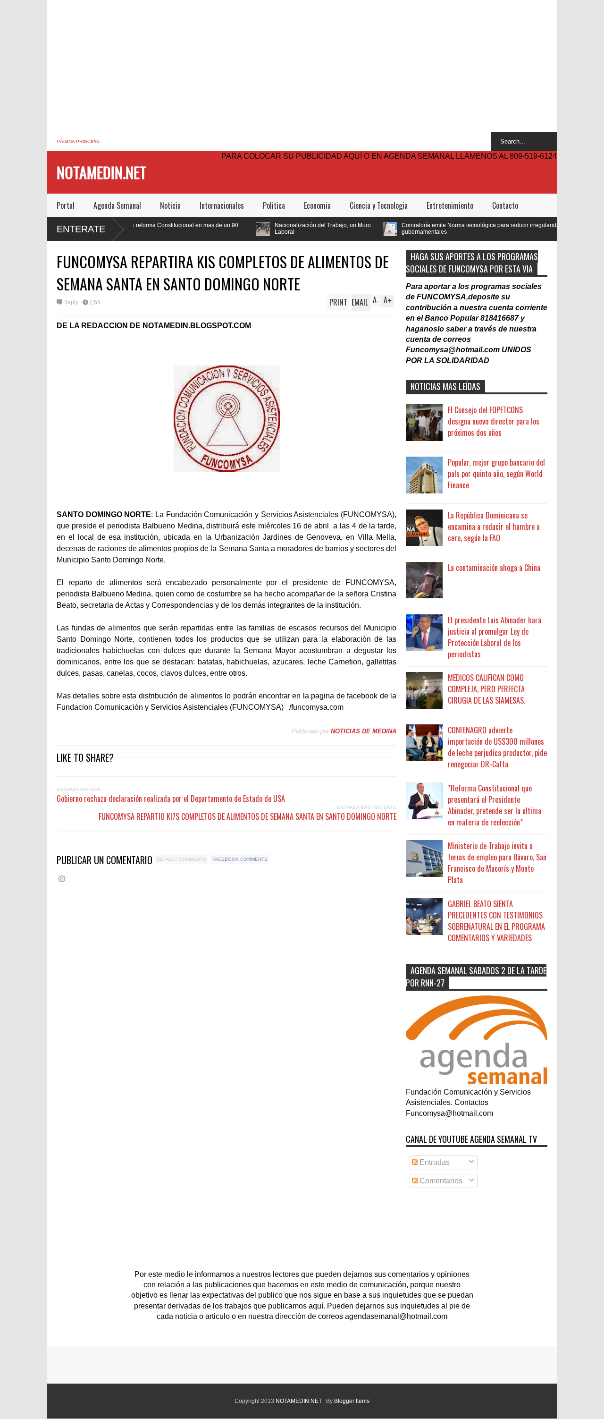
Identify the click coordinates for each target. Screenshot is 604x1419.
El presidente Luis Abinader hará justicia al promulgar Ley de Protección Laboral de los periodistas (494, 637)
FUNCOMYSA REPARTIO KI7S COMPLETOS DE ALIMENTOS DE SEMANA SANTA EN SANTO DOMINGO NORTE (247, 816)
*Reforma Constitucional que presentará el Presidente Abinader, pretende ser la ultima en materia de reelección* (494, 805)
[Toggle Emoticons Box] (62, 879)
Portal (66, 205)
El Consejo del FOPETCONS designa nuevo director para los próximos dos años (493, 421)
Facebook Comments (240, 859)
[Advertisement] (302, 66)
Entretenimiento (450, 205)
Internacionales (222, 205)
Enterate (81, 229)
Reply (70, 302)
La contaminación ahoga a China (494, 567)
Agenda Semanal (117, 205)
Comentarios (440, 1181)
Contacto (505, 205)
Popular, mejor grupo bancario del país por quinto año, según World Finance (496, 474)
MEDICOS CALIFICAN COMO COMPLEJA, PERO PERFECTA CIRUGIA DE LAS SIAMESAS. (486, 689)
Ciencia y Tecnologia (379, 205)
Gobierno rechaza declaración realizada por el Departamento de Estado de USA (171, 798)
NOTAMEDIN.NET (101, 172)
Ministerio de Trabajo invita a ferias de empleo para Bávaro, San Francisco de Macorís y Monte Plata (497, 862)
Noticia (170, 205)
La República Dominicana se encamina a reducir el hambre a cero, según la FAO (494, 527)
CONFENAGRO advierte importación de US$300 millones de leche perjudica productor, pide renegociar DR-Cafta (497, 747)
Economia (317, 205)
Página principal (79, 141)
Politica (274, 205)
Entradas (434, 1162)
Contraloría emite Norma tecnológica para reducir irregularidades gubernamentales (424, 228)
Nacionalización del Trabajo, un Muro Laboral (262, 228)
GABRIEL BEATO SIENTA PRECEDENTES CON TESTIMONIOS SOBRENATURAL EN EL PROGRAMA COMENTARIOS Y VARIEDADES (496, 920)
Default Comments (181, 859)
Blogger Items (351, 1401)
